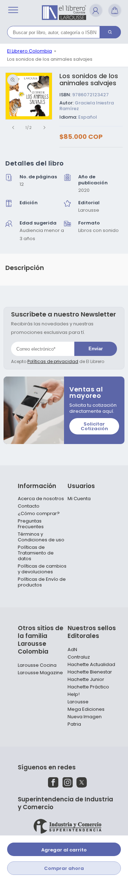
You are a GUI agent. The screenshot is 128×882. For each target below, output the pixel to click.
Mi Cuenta (79, 499)
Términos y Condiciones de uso (41, 537)
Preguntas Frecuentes (31, 524)
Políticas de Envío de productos (42, 582)
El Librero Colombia (29, 51)
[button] (13, 10)
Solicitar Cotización (94, 426)
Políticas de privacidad (52, 361)
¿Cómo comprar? (39, 513)
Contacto (28, 506)
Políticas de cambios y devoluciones (42, 569)
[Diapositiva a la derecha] (44, 127)
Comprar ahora (64, 868)
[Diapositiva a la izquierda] (13, 127)
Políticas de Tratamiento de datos (36, 553)
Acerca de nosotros (41, 499)
